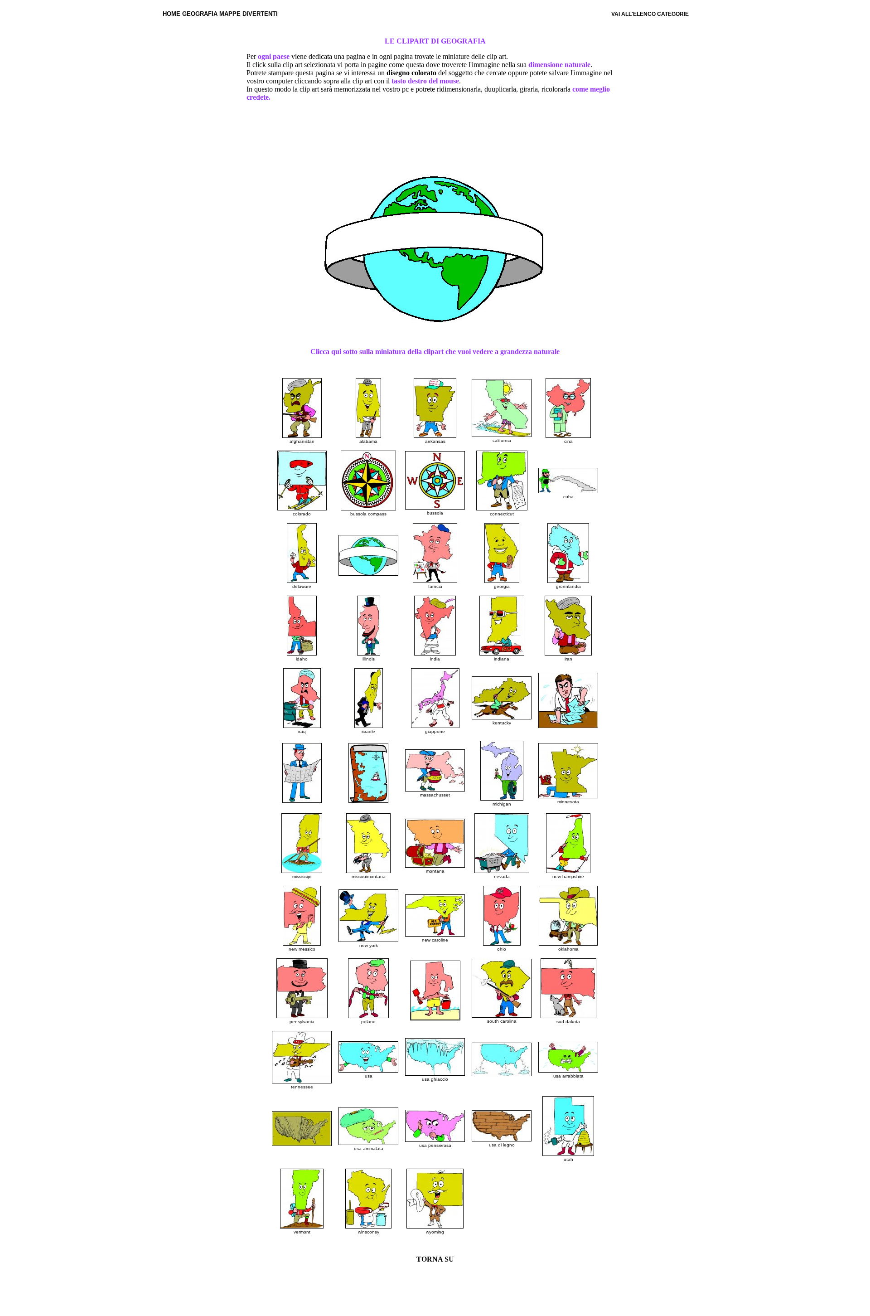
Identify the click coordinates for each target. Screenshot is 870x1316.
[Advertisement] (435, 138)
